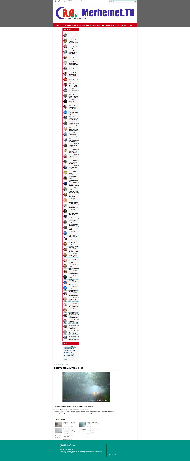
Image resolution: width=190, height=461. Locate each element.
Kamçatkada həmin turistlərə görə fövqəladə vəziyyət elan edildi (73, 108)
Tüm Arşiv (66, 359)
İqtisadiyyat (75, 25)
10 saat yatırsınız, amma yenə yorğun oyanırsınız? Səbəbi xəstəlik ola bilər (74, 130)
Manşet (64, 364)
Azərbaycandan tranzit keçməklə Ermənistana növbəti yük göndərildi (73, 146)
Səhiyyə (126, 25)
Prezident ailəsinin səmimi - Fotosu (73, 75)
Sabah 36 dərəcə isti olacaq (74, 269)
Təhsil (121, 25)
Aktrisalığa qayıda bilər (73, 181)
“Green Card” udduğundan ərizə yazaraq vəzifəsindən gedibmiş (73, 206)
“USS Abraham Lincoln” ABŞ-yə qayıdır (73, 236)
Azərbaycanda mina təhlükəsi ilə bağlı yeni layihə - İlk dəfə (74, 124)
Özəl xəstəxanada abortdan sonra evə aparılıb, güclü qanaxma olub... (74, 192)
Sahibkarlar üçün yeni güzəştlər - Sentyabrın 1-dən (73, 151)
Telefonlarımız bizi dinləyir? (73, 241)
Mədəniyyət (82, 25)
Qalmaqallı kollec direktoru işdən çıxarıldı (73, 291)
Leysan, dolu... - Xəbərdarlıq (73, 327)
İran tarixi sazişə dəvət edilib (73, 53)
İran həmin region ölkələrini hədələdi (73, 97)
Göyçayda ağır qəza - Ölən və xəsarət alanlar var (74, 91)
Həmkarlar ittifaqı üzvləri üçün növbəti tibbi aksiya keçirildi (74, 305)
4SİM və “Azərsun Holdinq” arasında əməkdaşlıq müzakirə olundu (73, 272)
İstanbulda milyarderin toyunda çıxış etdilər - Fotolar (74, 338)
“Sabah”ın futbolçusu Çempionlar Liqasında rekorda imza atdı (73, 280)
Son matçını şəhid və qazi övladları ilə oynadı (74, 119)
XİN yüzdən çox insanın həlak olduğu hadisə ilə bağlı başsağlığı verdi (73, 300)
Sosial (94, 25)
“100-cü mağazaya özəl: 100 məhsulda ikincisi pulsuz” (74, 285)
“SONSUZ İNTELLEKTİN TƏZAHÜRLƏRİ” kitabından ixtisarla (73, 195)
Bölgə (98, 25)
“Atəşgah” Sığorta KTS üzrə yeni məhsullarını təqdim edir (74, 203)
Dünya (112, 25)
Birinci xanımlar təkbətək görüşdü (73, 64)
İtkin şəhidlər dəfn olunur (73, 228)
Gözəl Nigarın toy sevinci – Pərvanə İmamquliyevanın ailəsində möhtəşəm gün (74, 263)
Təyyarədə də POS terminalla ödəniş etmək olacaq (73, 294)
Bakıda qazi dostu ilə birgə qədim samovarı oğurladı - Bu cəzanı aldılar (74, 214)
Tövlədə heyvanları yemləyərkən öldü (73, 225)
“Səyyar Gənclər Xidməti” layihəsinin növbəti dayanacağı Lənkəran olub (74, 316)
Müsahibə (88, 25)
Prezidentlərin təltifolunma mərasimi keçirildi (73, 58)
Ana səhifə (57, 25)
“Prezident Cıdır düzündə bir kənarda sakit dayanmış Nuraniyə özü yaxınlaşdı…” (74, 162)
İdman (117, 25)
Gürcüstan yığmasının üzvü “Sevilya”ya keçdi (73, 157)
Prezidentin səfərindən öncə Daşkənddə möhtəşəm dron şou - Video (74, 102)
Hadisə (102, 25)
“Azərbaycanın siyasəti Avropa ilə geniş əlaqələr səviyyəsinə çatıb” (73, 313)
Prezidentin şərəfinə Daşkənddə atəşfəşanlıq (74, 80)
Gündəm (64, 25)
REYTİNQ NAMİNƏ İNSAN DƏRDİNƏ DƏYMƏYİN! (73, 252)
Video (130, 25)
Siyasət (69, 25)
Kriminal (108, 25)
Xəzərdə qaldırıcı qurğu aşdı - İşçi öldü (73, 135)
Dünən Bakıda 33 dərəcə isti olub (73, 175)
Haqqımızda (58, 29)
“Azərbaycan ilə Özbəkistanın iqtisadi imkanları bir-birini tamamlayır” (73, 168)
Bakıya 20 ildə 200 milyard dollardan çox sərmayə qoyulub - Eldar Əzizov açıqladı (73, 113)
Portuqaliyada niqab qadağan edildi (74, 219)
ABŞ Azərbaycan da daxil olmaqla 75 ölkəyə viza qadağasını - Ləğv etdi (74, 140)
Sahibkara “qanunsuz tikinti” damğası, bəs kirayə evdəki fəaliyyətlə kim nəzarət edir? (74, 322)
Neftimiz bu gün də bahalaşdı (73, 247)
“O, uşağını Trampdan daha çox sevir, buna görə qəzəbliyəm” (74, 184)
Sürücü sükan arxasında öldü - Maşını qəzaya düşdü (73, 333)
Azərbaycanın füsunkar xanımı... (73, 36)
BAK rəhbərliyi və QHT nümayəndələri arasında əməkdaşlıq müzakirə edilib (74, 86)
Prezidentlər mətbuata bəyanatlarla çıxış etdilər (73, 69)
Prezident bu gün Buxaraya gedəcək (73, 47)
